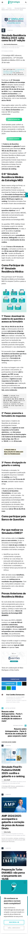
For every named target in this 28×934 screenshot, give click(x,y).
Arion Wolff (7, 780)
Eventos (9, 8)
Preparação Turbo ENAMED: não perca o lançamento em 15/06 (13, 874)
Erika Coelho (7, 832)
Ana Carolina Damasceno (10, 44)
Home (3, 8)
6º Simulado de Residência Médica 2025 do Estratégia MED (14, 71)
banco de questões (14, 119)
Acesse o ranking (14, 138)
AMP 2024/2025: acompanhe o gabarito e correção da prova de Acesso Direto (13, 822)
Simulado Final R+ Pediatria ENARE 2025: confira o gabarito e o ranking (13, 771)
